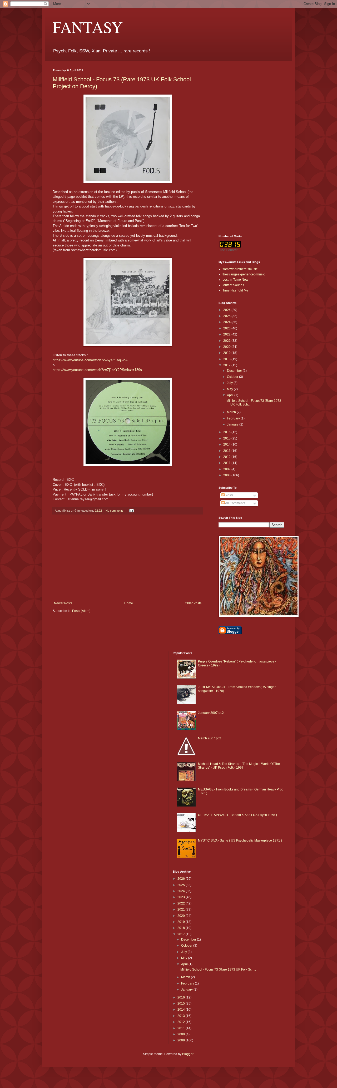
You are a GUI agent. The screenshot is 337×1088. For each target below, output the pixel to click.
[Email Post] (131, 510)
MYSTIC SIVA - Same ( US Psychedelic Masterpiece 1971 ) (240, 840)
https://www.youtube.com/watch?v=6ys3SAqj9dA (90, 360)
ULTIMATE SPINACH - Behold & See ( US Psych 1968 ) (237, 815)
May (230, 389)
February (234, 418)
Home (128, 603)
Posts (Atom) (81, 611)
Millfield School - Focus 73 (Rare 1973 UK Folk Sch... (218, 969)
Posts (229, 495)
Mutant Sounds (233, 285)
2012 (227, 457)
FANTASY (88, 26)
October (233, 377)
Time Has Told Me (235, 290)
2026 (227, 310)
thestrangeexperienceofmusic (243, 274)
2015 (227, 438)
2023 (227, 328)
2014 (227, 444)
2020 (227, 347)
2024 (227, 322)
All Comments (235, 503)
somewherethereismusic (239, 269)
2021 (227, 341)
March (232, 412)
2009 (227, 469)
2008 (227, 475)
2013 (227, 451)
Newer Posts (63, 603)
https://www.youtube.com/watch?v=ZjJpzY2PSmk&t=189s (97, 370)
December (235, 371)
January (233, 424)
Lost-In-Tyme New (235, 279)
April (230, 395)
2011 (227, 463)
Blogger (187, 1054)
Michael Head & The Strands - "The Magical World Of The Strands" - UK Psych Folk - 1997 (239, 765)
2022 (227, 334)
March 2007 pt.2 (209, 738)
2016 (227, 432)
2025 (227, 316)
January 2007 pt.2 (211, 713)
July (230, 383)
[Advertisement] (128, 558)
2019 (227, 353)
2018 (227, 359)
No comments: (115, 510)
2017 (227, 365)
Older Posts (193, 603)
